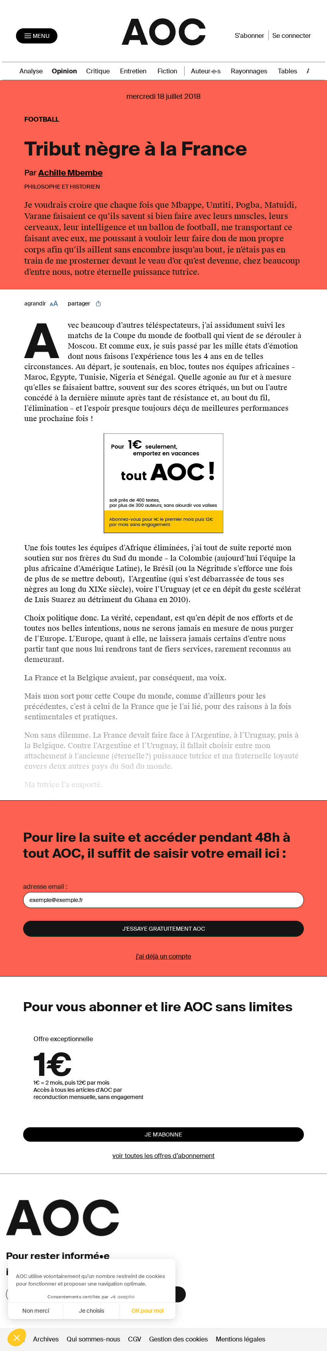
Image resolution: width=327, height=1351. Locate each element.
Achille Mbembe (70, 172)
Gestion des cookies (179, 1339)
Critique (98, 71)
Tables (287, 71)
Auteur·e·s (206, 71)
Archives (46, 1339)
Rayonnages (249, 71)
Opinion (64, 71)
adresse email (43, 886)
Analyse (31, 71)
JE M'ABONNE (163, 1134)
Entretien (133, 71)
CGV (134, 1339)
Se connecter (291, 36)
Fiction (167, 71)
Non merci (35, 1310)
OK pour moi (148, 1310)
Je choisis (91, 1310)
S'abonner (249, 36)
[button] (16, 1337)
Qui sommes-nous (93, 1339)
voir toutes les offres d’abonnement (163, 1156)
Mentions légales (240, 1339)
